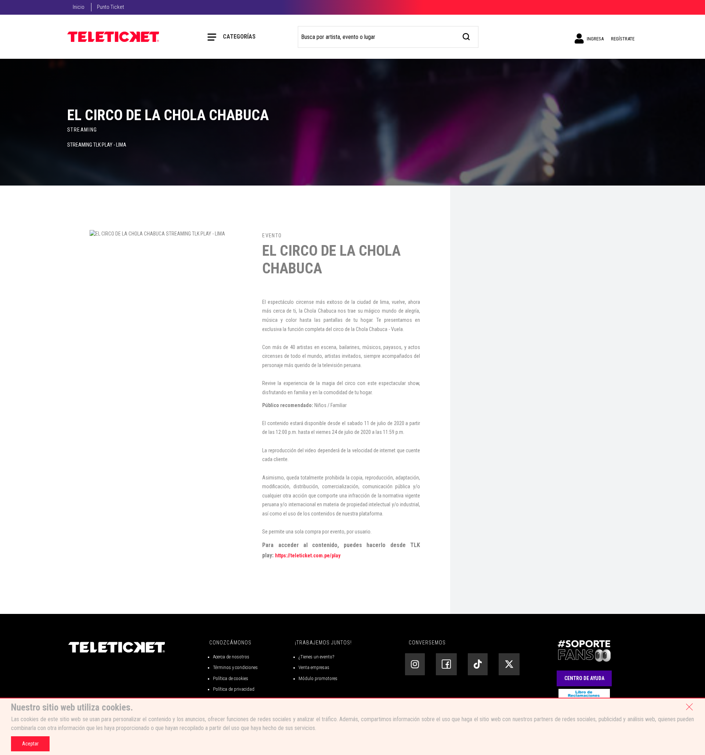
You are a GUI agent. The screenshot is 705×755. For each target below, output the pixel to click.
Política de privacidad (233, 689)
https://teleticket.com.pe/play (307, 555)
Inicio (78, 7)
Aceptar (30, 744)
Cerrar (689, 707)
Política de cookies (230, 678)
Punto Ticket (110, 7)
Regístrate (622, 39)
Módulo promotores (318, 678)
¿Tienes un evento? (316, 656)
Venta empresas (314, 667)
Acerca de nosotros (231, 656)
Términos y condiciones (235, 667)
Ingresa (595, 39)
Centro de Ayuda (584, 678)
